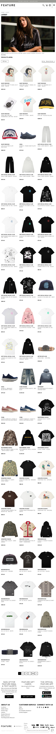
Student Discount (5, 714)
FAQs (20, 707)
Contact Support (23, 712)
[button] (48, 61)
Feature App (4, 710)
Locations (3, 707)
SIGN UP (9, 696)
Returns (21, 709)
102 (33, 673)
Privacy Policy (25, 724)
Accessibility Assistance (25, 710)
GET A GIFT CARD (28, 696)
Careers (3, 712)
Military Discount (5, 716)
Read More (3, 54)
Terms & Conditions (26, 728)
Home (2, 12)
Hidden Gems (4, 709)
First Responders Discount (8, 717)
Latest (7, 12)
